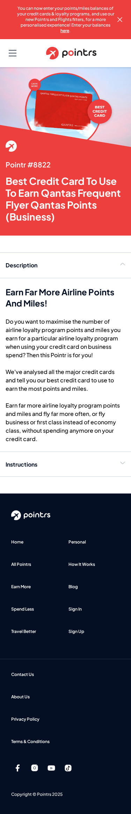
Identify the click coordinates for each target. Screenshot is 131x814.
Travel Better (23, 631)
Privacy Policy (25, 719)
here (64, 30)
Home (17, 542)
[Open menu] (12, 53)
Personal (77, 542)
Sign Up (76, 631)
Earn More (21, 586)
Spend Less (22, 609)
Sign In (75, 609)
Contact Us (22, 674)
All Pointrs (21, 564)
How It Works (81, 564)
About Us (20, 696)
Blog (73, 586)
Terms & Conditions (30, 741)
